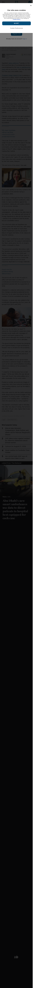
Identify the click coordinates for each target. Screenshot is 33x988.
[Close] (31, 5)
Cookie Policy (16, 19)
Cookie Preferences (16, 28)
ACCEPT (16, 23)
